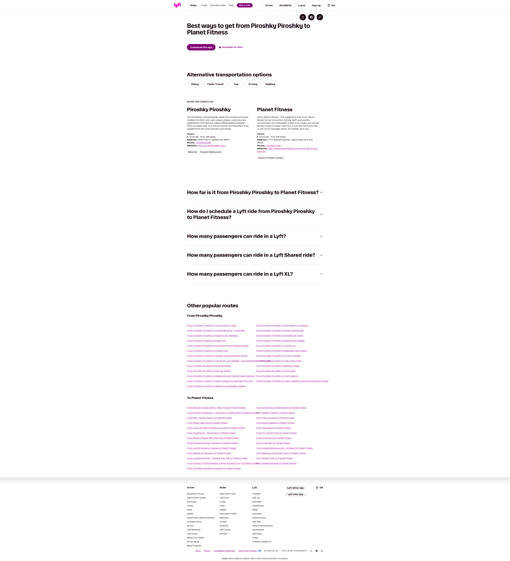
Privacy (207, 550)
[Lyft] (177, 5)
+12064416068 (203, 142)
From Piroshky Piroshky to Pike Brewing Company (282, 325)
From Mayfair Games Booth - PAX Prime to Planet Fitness (216, 407)
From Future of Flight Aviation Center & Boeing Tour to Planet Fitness (223, 463)
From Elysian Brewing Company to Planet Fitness (212, 443)
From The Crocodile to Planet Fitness (275, 417)
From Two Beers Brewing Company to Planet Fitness (214, 468)
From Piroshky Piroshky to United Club (207, 350)
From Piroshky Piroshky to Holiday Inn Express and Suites (217, 355)
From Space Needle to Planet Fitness (275, 422)
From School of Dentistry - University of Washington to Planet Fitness (223, 412)
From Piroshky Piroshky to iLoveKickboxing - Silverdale (216, 330)
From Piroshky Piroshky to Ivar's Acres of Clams (211, 325)
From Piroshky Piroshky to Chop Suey (276, 370)
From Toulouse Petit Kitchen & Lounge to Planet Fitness (216, 427)
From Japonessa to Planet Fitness (273, 427)
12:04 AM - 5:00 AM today (272, 136)
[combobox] (331, 5)
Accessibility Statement (224, 550)
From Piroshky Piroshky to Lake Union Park (278, 360)
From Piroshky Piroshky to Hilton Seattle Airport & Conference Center (292, 381)
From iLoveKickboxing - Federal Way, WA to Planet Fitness (217, 458)
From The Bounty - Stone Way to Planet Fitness (211, 432)
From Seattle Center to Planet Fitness (275, 412)
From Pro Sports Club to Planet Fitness (276, 432)
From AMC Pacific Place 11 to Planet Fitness (209, 417)
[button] (255, 192)
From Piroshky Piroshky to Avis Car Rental (209, 370)
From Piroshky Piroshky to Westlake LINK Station (281, 350)
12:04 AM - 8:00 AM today (202, 136)
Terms (198, 550)
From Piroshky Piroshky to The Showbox (277, 376)
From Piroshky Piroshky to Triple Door (276, 345)
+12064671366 (273, 145)
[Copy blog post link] (320, 17)
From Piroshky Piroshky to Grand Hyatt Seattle (280, 340)
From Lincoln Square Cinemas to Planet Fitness (211, 448)
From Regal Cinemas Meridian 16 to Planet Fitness (213, 438)
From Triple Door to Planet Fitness (274, 438)
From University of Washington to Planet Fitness (281, 407)
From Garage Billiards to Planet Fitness (276, 463)
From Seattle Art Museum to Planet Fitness (209, 453)
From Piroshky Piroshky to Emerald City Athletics (212, 335)
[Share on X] (303, 17)
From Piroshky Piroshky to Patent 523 (206, 340)
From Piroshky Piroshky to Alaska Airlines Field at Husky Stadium (221, 376)
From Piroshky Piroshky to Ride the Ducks (209, 365)
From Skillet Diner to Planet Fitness (274, 458)
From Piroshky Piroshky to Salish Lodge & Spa (280, 330)
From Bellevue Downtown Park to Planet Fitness (281, 453)
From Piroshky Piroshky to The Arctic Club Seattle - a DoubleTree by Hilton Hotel (229, 360)
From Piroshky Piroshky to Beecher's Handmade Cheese (216, 386)
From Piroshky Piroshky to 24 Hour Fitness (278, 355)
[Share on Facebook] (311, 17)
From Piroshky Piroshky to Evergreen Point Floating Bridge (217, 345)
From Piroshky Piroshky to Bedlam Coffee (277, 365)
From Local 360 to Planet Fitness (273, 443)
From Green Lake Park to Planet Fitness (207, 422)
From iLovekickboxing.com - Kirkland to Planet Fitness (284, 448)
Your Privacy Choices (247, 550)
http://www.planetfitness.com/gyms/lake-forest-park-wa (287, 150)
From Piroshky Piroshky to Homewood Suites (279, 335)
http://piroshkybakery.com (211, 145)
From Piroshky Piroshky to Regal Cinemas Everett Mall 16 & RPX (220, 381)
